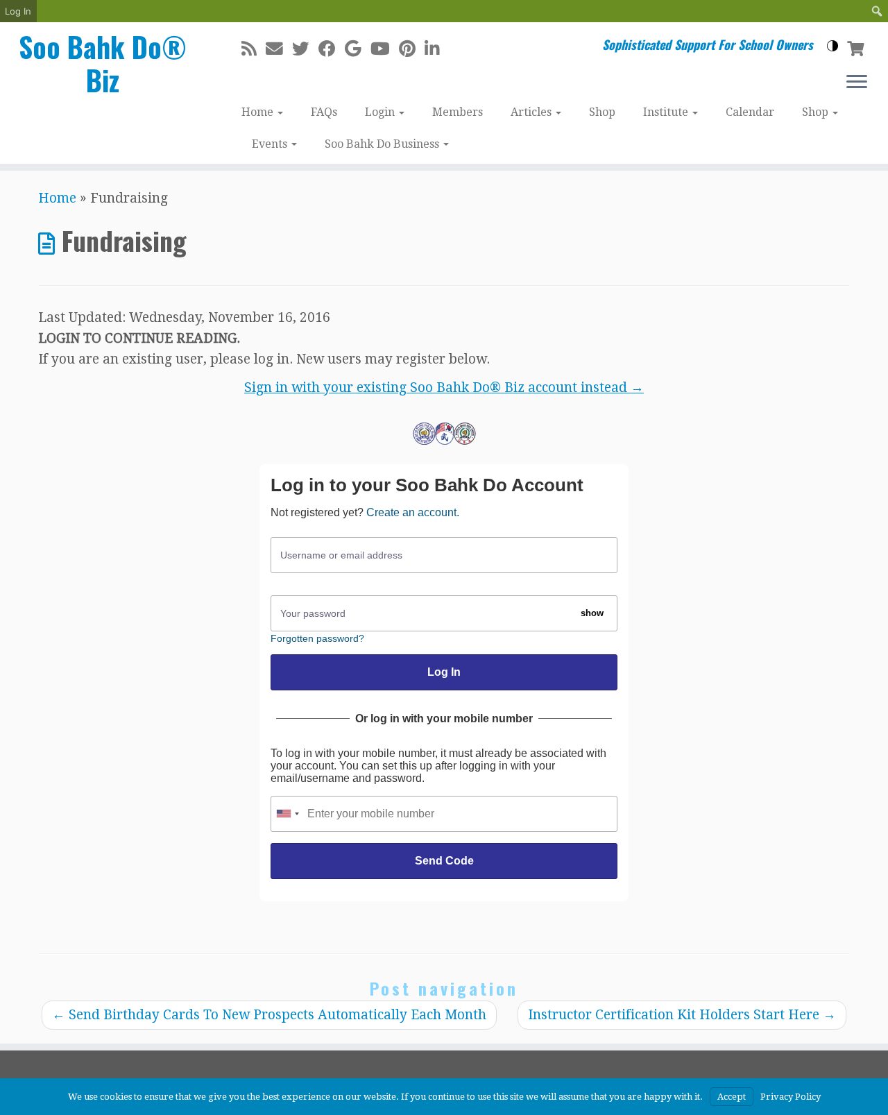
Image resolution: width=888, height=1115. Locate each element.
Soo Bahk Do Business (383, 144)
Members (457, 112)
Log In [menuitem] (18, 11)
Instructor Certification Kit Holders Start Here (682, 1015)
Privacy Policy (790, 1096)
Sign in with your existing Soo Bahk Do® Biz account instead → (444, 387)
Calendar (750, 112)
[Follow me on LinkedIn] (437, 49)
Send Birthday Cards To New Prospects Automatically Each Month (269, 1015)
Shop (602, 112)
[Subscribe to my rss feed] (253, 49)
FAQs (324, 112)
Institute (667, 112)
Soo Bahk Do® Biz (103, 63)
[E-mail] (279, 49)
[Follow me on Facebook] (331, 49)
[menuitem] (877, 11)
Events (271, 144)
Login (381, 112)
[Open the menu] (856, 82)
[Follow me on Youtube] (384, 49)
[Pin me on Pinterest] (412, 49)
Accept (731, 1096)
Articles (532, 112)
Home (258, 112)
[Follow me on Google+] (357, 49)
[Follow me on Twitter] (305, 49)
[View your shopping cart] (857, 47)
